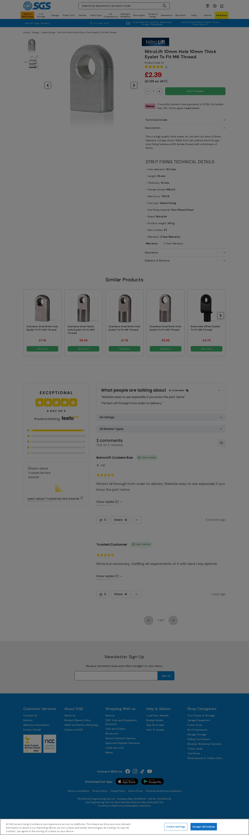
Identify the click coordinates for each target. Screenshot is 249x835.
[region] (124, 827)
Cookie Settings (175, 826)
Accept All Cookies (203, 826)
